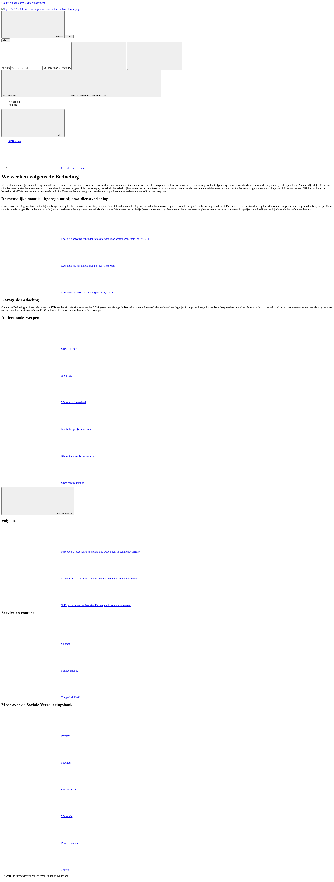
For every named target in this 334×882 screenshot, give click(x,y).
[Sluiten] (154, 56)
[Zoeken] (98, 56)
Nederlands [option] (14, 101)
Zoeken (5, 67)
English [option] (12, 104)
